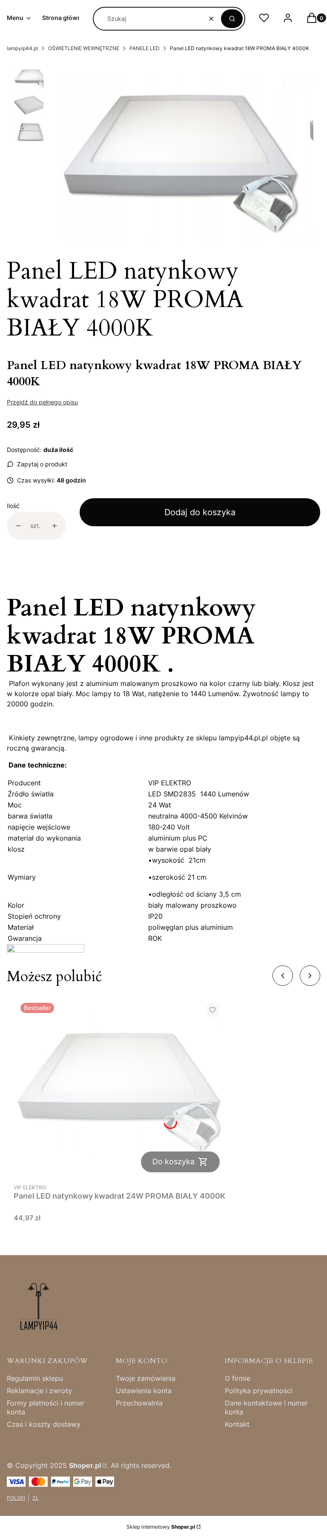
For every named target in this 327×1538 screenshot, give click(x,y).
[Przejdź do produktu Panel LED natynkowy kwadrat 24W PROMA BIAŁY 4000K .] (120, 1087)
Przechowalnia (139, 1403)
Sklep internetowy (160, 1527)
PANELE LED (144, 48)
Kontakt (237, 1424)
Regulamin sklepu (35, 1378)
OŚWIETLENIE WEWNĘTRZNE (83, 48)
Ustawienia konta (144, 1390)
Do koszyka (173, 1161)
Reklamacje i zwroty (39, 1390)
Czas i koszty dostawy (43, 1424)
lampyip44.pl (22, 48)
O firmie (237, 1378)
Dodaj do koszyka (199, 512)
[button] (232, 18)
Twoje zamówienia (145, 1378)
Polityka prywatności (259, 1390)
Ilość (13, 505)
